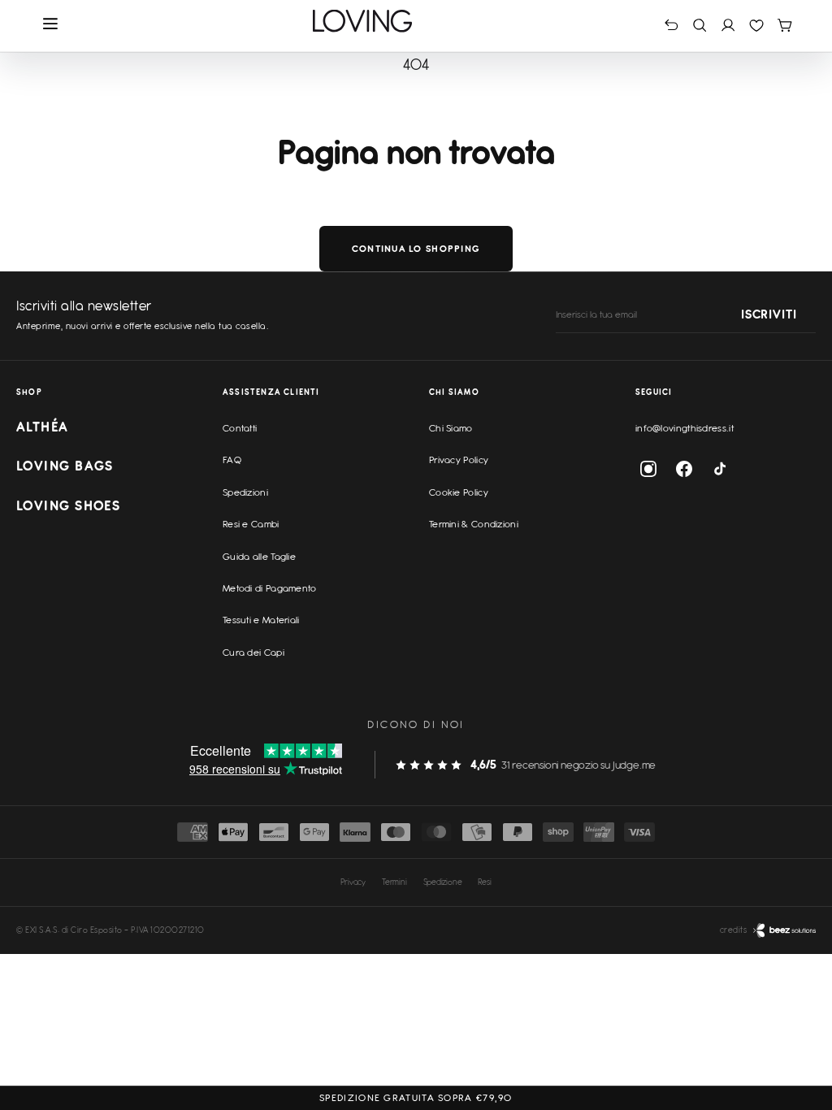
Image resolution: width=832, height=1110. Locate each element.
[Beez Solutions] (784, 930)
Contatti (240, 428)
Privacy (353, 882)
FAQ (232, 460)
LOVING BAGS (65, 465)
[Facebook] (684, 469)
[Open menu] (51, 25)
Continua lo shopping (416, 248)
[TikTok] (720, 469)
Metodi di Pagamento (270, 588)
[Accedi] (728, 25)
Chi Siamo (451, 428)
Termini (394, 882)
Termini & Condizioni (473, 524)
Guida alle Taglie (259, 556)
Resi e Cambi (251, 524)
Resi (484, 882)
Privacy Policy (458, 460)
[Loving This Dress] (363, 21)
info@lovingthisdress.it (684, 428)
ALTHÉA (42, 426)
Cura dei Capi (253, 652)
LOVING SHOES (68, 505)
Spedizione (442, 882)
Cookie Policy (458, 492)
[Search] (700, 25)
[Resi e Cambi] (671, 25)
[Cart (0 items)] (784, 25)
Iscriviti (768, 315)
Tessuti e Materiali (261, 620)
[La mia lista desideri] (756, 25)
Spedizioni (245, 492)
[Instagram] (648, 469)
